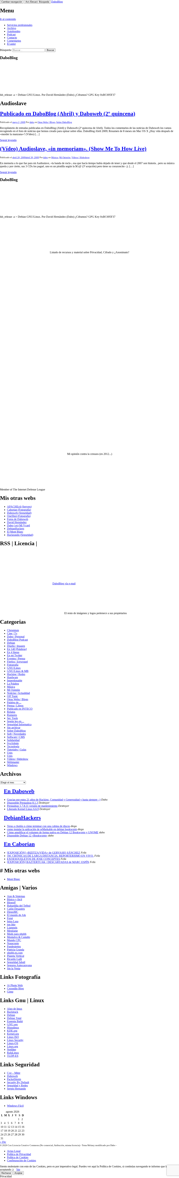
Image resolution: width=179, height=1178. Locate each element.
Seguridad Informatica (19, 724)
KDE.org (12, 1030)
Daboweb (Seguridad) (19, 512)
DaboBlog (57, 1)
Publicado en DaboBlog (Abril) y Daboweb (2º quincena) (67, 113)
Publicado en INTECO (20, 708)
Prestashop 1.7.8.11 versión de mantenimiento (32, 805)
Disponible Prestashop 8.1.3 (22, 802)
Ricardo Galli (14, 959)
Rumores (12, 715)
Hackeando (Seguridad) (20, 534)
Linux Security (15, 1040)
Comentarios (14, 40)
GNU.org (12, 1024)
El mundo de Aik (16, 915)
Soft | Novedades (16, 733)
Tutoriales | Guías (16, 749)
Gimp (10, 991)
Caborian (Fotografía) (19, 509)
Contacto (12, 37)
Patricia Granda (15, 949)
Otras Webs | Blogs (46, 122)
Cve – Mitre (13, 1072)
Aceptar (18, 1173)
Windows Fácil (15, 1105)
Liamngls (12, 927)
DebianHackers (15, 528)
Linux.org (12, 1046)
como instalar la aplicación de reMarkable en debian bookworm (42, 829)
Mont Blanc (13, 879)
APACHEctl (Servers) (19, 506)
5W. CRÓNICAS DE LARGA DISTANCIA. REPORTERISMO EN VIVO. (50, 855)
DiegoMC (12, 911)
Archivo (11, 28)
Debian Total (14, 1018)
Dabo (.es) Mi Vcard (18, 525)
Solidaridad (13, 740)
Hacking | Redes (16, 674)
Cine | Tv (12, 633)
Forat (10, 918)
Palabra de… (14, 702)
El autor (11, 43)
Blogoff (11, 902)
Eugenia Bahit (15, 1021)
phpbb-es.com (15, 952)
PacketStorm (14, 1079)
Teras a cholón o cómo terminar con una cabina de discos (38, 826)
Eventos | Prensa (16, 658)
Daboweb (12, 1076)
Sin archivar (13, 727)
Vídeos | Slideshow (80, 157)
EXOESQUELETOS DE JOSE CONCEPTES (33, 858)
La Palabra (13, 683)
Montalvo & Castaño (18, 937)
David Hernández (17, 522)
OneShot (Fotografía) (19, 516)
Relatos (11, 711)
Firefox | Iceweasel (17, 661)
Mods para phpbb (16, 933)
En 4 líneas (13, 652)
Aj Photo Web (15, 985)
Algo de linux (14, 1008)
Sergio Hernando (16, 1088)
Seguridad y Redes (17, 1085)
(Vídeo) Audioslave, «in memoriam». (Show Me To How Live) (73, 148)
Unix (10, 752)
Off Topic (12, 696)
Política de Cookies (17, 1157)
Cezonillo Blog (15, 988)
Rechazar (6, 1173)
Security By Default (18, 1082)
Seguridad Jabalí (16, 962)
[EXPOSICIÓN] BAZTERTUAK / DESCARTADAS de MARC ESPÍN (48, 862)
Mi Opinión (64, 157)
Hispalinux (13, 1027)
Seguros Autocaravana (19, 965)
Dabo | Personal (15, 636)
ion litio (11, 924)
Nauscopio (13, 943)
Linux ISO (13, 1037)
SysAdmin (13, 743)
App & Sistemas (16, 896)
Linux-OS (12, 1043)
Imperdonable (14, 680)
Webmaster (13, 762)
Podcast (11, 34)
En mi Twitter (14, 655)
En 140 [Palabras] (17, 649)
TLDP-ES (12, 1055)
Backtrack (12, 1011)
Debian (11, 642)
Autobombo (13, 31)
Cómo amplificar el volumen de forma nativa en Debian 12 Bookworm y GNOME (52, 832)
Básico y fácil (14, 899)
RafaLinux (13, 1052)
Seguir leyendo (8, 140)
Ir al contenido (8, 19)
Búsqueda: (6, 49)
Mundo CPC (14, 940)
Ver (18, 1169)
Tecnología (13, 746)
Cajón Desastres (16, 908)
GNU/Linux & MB (17, 671)
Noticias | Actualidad (18, 693)
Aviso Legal (13, 1151)
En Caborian (19, 844)
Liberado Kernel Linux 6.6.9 (23, 809)
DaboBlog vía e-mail (64, 583)
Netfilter (11, 1049)
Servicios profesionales (19, 25)
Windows (12, 765)
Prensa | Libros (15, 705)
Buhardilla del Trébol (18, 905)
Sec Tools (12, 718)
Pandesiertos (14, 946)
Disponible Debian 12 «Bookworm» (27, 835)
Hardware (12, 677)
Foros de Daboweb (17, 519)
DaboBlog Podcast (17, 639)
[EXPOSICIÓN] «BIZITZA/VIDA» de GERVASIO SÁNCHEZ (43, 852)
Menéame (12, 930)
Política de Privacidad (19, 1154)
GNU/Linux (14, 667)
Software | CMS (16, 737)
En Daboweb (19, 791)
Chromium (13, 630)
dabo (32, 122)
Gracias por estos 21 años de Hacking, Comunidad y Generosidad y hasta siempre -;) (54, 799)
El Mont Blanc (15, 531)
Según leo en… (15, 721)
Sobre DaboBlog (64, 122)
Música (54, 157)
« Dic (3, 1142)
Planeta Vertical (15, 955)
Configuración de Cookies (21, 1160)
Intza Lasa (12, 921)
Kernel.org (13, 1033)
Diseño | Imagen (16, 645)
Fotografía (12, 664)
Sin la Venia (13, 968)
